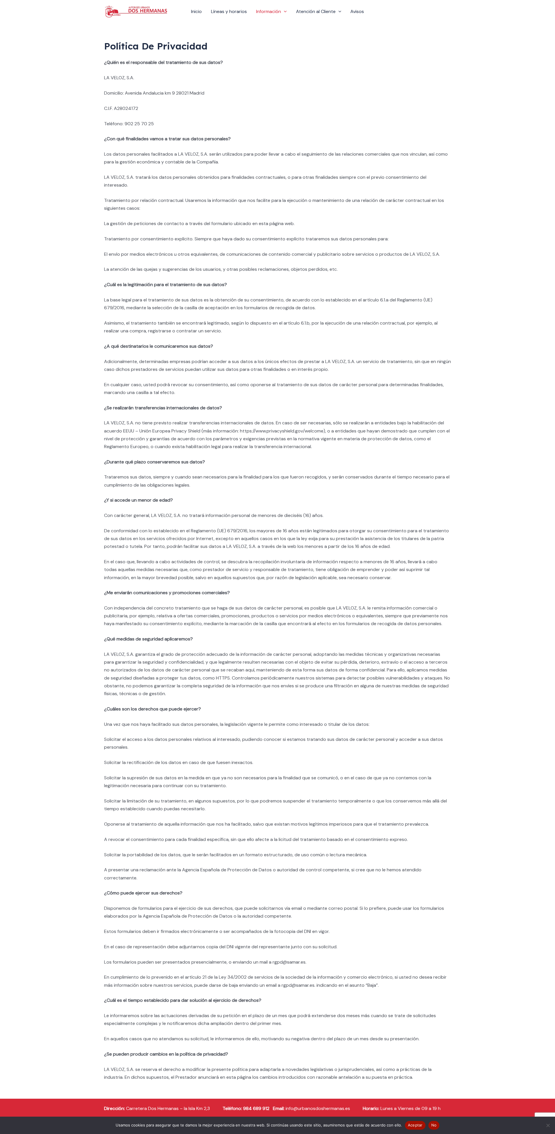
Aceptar (415, 1125)
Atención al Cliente (316, 11)
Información (268, 11)
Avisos (357, 11)
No (434, 1125)
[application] (284, 11)
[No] (548, 1125)
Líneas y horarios (229, 11)
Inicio (196, 11)
